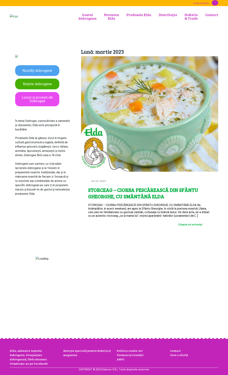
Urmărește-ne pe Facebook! (29, 363)
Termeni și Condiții (130, 355)
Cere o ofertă (179, 355)
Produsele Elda (138, 14)
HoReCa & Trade (191, 16)
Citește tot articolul (190, 224)
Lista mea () (201, 3)
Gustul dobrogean (87, 16)
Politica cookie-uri (130, 350)
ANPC (121, 359)
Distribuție (168, 14)
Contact (211, 14)
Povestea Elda (111, 16)
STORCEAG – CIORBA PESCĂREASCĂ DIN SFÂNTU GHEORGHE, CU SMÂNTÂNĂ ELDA (143, 193)
